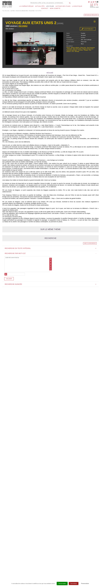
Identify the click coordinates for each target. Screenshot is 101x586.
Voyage (86, 50)
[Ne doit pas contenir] (50, 266)
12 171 (94, 4)
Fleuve (68, 47)
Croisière (80, 50)
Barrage (77, 51)
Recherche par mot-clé (50, 253)
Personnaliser (85, 583)
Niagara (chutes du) (87, 48)
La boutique (77, 6)
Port (73, 51)
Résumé (50, 73)
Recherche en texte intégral (50, 248)
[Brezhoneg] (97, 2)
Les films (50, 6)
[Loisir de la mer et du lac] (27, 257)
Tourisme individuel (71, 50)
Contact (44, 8)
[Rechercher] (69, 3)
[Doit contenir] (50, 264)
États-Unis (83, 47)
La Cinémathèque (26, 6)
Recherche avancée (50, 284)
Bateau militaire (75, 47)
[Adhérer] (89, 2)
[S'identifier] (93, 2)
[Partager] (95, 2)
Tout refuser (73, 583)
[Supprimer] (50, 261)
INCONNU (23, 26)
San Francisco (91, 47)
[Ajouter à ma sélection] (94, 21)
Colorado (69, 48)
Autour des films (62, 6)
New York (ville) (77, 48)
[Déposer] (91, 2)
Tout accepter (62, 583)
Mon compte (55, 8)
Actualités (40, 6)
